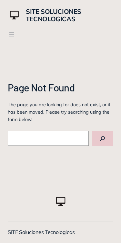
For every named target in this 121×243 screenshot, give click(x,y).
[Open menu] (11, 34)
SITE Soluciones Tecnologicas (53, 15)
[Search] (102, 138)
